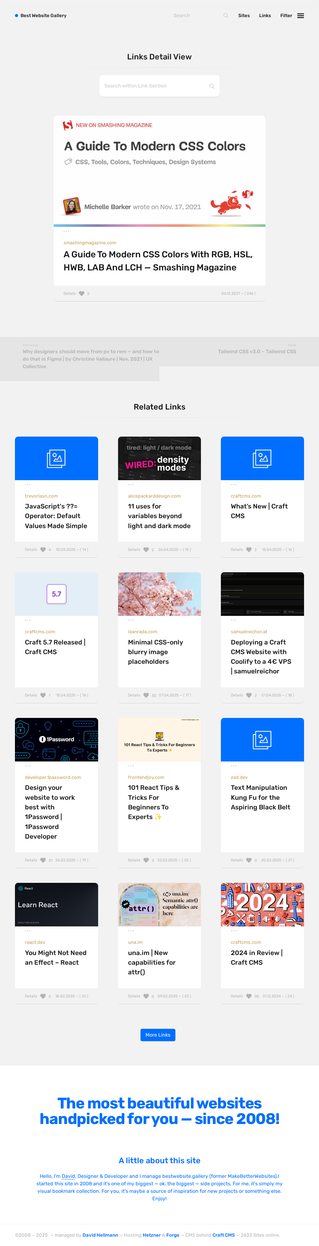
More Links (157, 1035)
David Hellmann (100, 1235)
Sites (244, 15)
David (68, 1176)
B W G (44, 15)
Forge (172, 1235)
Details (159, 293)
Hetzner (152, 1235)
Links (265, 15)
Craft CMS (223, 1235)
